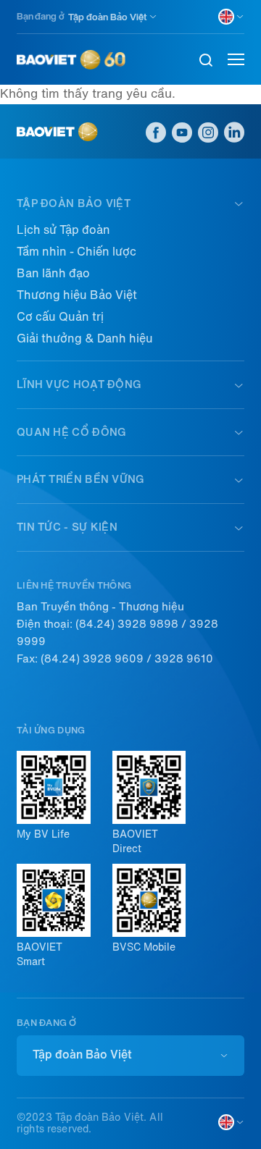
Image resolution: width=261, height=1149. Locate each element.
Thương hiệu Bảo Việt (77, 295)
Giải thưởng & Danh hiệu (85, 338)
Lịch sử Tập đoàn (63, 230)
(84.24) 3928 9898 (126, 624)
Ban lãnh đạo (53, 273)
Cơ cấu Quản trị (60, 317)
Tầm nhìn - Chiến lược (76, 251)
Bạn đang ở (41, 16)
